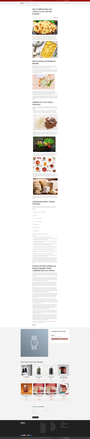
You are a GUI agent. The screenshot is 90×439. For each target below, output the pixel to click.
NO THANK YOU (45, 227)
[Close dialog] (61, 209)
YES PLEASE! (45, 224)
